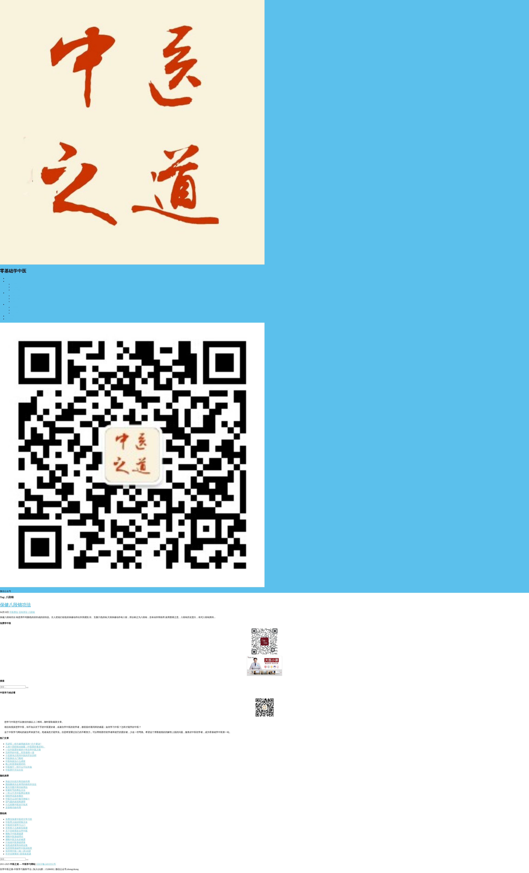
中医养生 (10, 304)
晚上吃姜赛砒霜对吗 (15, 764)
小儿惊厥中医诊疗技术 (17, 804)
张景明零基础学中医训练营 (19, 848)
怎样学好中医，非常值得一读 (20, 752)
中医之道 (10, 293)
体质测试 (15, 307)
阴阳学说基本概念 (14, 796)
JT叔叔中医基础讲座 (15, 842)
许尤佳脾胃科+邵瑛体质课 (18, 854)
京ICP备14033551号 (46, 864)
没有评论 (23, 612)
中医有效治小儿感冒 (15, 761)
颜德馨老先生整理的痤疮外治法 (21, 784)
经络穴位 (15, 301)
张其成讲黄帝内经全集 (17, 845)
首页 (8, 278)
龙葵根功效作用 (13, 807)
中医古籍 (10, 316)
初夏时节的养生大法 (15, 790)
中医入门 (10, 281)
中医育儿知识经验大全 (17, 822)
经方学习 (15, 284)
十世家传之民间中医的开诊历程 (21, 755)
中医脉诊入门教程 (14, 758)
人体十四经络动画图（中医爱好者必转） (25, 747)
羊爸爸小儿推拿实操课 (17, 828)
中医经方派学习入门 (15, 825)
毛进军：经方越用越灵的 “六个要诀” (23, 744)
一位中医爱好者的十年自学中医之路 (23, 749)
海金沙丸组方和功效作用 (18, 781)
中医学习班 (16, 287)
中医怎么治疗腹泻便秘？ (18, 799)
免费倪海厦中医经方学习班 (19, 819)
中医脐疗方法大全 (14, 770)
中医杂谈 (10, 319)
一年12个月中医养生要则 (18, 793)
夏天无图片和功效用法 (17, 787)
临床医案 (15, 296)
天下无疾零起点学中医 (17, 831)
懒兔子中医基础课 (14, 833)
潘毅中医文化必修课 (15, 839)
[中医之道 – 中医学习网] (132, 264)
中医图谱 (15, 290)
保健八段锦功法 (15, 604)
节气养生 (15, 313)
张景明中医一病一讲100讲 (18, 851)
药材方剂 (15, 298)
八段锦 (31, 612)
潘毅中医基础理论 (14, 836)
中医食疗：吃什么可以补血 (19, 767)
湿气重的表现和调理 (15, 802)
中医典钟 (15, 310)
